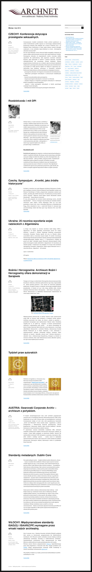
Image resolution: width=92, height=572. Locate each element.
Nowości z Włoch (11, 540)
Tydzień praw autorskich (22, 352)
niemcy (66, 77)
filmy (71, 66)
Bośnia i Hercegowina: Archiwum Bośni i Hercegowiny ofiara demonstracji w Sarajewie (32, 273)
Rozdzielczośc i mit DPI (22, 100)
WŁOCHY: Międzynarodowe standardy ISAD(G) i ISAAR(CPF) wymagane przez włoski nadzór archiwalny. (31, 525)
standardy (77, 81)
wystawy (66, 88)
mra (79, 75)
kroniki (15, 198)
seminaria (10, 199)
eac (9, 542)
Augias (51, 313)
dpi (9, 130)
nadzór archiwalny (11, 543)
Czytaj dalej (26, 91)
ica (65, 68)
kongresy (77, 70)
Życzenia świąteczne (70, 37)
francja (75, 66)
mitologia (11, 130)
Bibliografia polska (16, 566)
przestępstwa (16, 50)
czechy (12, 50)
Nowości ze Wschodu (12, 235)
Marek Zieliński (11, 125)
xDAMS (25, 547)
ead (11, 542)
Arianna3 (48, 544)
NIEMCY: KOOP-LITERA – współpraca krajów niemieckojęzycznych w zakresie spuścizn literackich (74, 44)
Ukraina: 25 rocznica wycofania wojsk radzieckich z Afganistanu (30, 222)
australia (77, 61)
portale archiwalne (76, 77)
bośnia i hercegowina (12, 289)
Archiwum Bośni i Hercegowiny (41, 313)
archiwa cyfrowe (68, 59)
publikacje (74, 79)
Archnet (10, 566)
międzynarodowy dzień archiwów (71, 75)
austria (81, 61)
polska (70, 77)
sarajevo (14, 291)
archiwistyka (67, 61)
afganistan (10, 237)
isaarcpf (13, 542)
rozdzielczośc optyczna (12, 131)
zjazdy (78, 88)
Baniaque (10, 45)
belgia (66, 64)
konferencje (72, 70)
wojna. (75, 86)
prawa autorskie (11, 387)
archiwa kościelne (75, 59)
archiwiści (73, 61)
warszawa (71, 86)
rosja (78, 79)
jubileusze (76, 68)
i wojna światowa (71, 68)
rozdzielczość (16, 130)
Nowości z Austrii (11, 422)
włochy (14, 544)
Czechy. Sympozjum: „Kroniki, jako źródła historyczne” (33, 182)
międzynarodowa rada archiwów (75, 72)
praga (81, 77)
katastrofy (10, 291)
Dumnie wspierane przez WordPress (28, 566)
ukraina (14, 237)
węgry (71, 88)
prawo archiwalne (68, 79)
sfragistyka (72, 81)
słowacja (10, 52)
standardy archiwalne (69, 83)
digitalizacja (67, 66)
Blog (9, 128)
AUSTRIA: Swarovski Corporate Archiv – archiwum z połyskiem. (32, 409)
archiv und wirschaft (12, 424)
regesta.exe (44, 549)
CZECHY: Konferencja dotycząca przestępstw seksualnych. (27, 35)
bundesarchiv (75, 64)
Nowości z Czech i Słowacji (13, 49)
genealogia (79, 66)
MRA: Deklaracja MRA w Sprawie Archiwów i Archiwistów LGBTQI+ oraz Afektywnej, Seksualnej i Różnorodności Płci (74, 40)
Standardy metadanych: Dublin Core (29, 455)
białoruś (70, 64)
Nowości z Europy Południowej (14, 288)
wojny (17, 237)
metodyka (67, 72)
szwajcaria (76, 83)
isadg (16, 542)
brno (9, 50)
